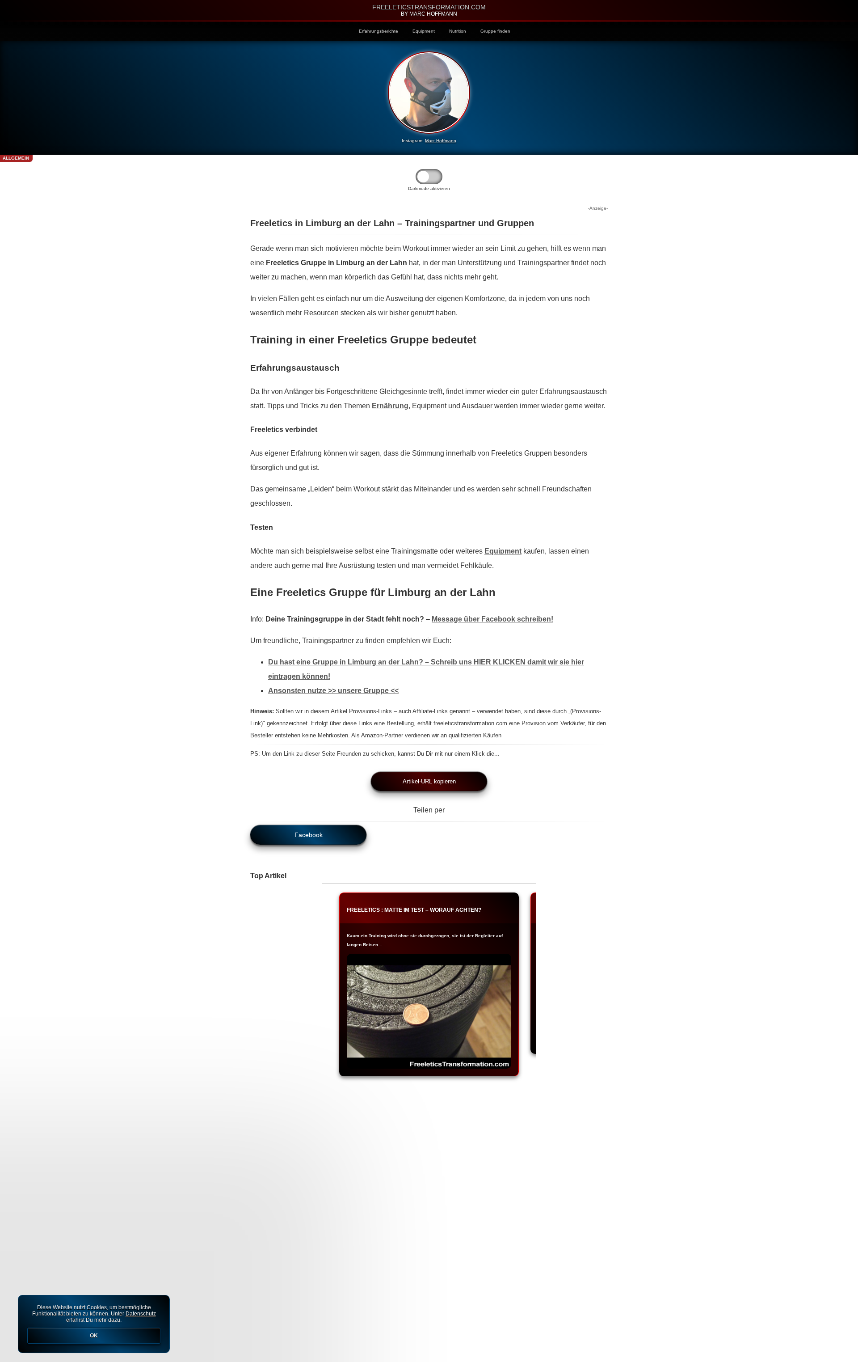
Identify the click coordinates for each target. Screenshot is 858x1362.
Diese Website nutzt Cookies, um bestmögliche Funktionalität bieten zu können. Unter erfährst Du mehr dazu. (94, 1321)
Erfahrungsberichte (378, 31)
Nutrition (457, 31)
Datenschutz (141, 1314)
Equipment (423, 31)
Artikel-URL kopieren (429, 781)
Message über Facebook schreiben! (492, 619)
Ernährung (390, 406)
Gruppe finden (495, 31)
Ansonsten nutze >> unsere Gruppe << (333, 690)
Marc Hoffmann (440, 140)
